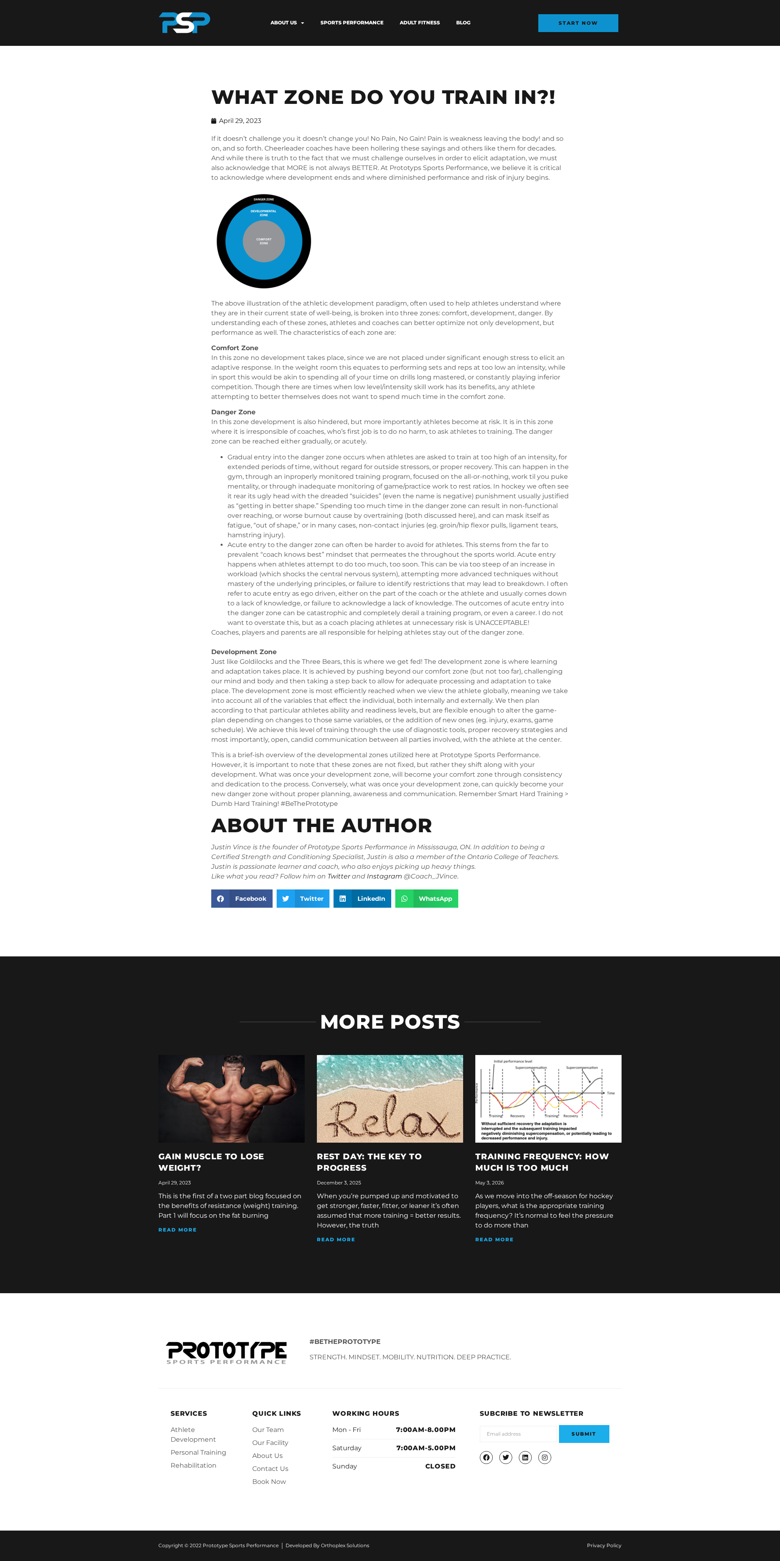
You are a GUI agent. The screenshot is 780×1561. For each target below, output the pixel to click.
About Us (284, 22)
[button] (242, 898)
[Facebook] (486, 1457)
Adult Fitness (420, 22)
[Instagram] (544, 1457)
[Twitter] (505, 1457)
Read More (177, 1230)
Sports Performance (352, 22)
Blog (463, 22)
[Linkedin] (525, 1457)
